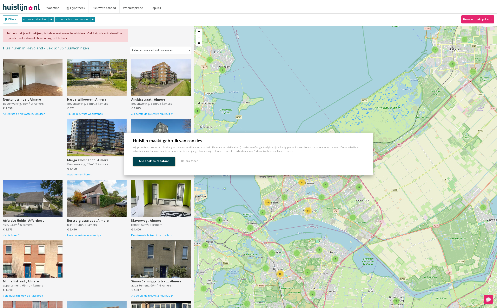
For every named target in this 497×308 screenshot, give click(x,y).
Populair (155, 8)
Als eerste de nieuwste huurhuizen (24, 114)
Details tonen (189, 161)
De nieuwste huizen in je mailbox (151, 235)
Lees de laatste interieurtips (84, 235)
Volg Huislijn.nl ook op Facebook (23, 295)
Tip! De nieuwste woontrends (85, 114)
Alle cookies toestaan (154, 161)
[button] (199, 43)
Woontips (52, 8)
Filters (12, 19)
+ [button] (199, 31)
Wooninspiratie (133, 8)
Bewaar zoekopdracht (478, 19)
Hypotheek (77, 8)
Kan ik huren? (11, 235)
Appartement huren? (79, 174)
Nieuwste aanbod (104, 8)
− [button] (199, 37)
